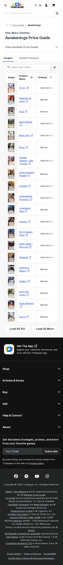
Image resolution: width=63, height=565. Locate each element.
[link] (17, 5)
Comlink (23, 186)
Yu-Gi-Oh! (10, 498)
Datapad (23, 257)
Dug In (22, 317)
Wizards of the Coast (34, 495)
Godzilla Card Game (18, 514)
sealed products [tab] (29, 58)
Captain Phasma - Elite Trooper (26, 160)
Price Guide (18, 25)
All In (22, 111)
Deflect (23, 281)
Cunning (23, 221)
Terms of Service (32, 553)
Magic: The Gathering (17, 491)
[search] (28, 13)
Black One (24, 135)
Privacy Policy (37, 463)
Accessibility (50, 553)
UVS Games (12, 537)
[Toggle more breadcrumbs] (7, 25)
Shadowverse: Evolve (21, 511)
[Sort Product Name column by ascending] (31, 77)
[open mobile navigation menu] (5, 5)
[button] (57, 13)
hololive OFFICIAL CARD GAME (25, 517)
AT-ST (22, 88)
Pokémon (17, 520)
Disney (31, 530)
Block (22, 147)
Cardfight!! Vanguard (18, 504)
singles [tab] (8, 58)
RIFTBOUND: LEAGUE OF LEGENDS (22, 533)
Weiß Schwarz (41, 504)
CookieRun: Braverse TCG (19, 543)
